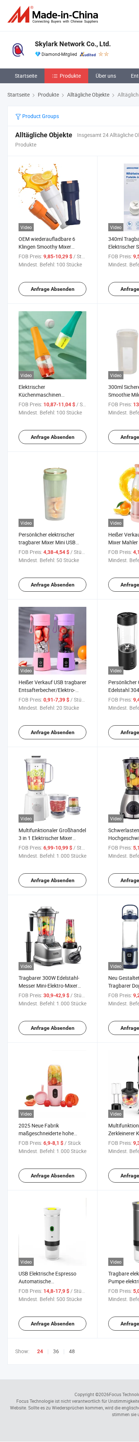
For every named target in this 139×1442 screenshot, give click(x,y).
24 (40, 1351)
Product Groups (40, 116)
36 (56, 1351)
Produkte (70, 75)
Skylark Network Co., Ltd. (73, 44)
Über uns (106, 75)
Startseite (26, 75)
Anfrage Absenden (53, 289)
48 (72, 1351)
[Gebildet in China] (54, 14)
